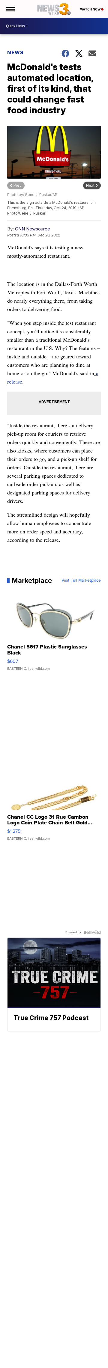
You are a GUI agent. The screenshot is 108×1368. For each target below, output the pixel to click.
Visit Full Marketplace (81, 580)
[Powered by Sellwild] (92, 932)
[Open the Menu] (10, 8)
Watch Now (90, 9)
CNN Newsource (32, 229)
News (15, 52)
